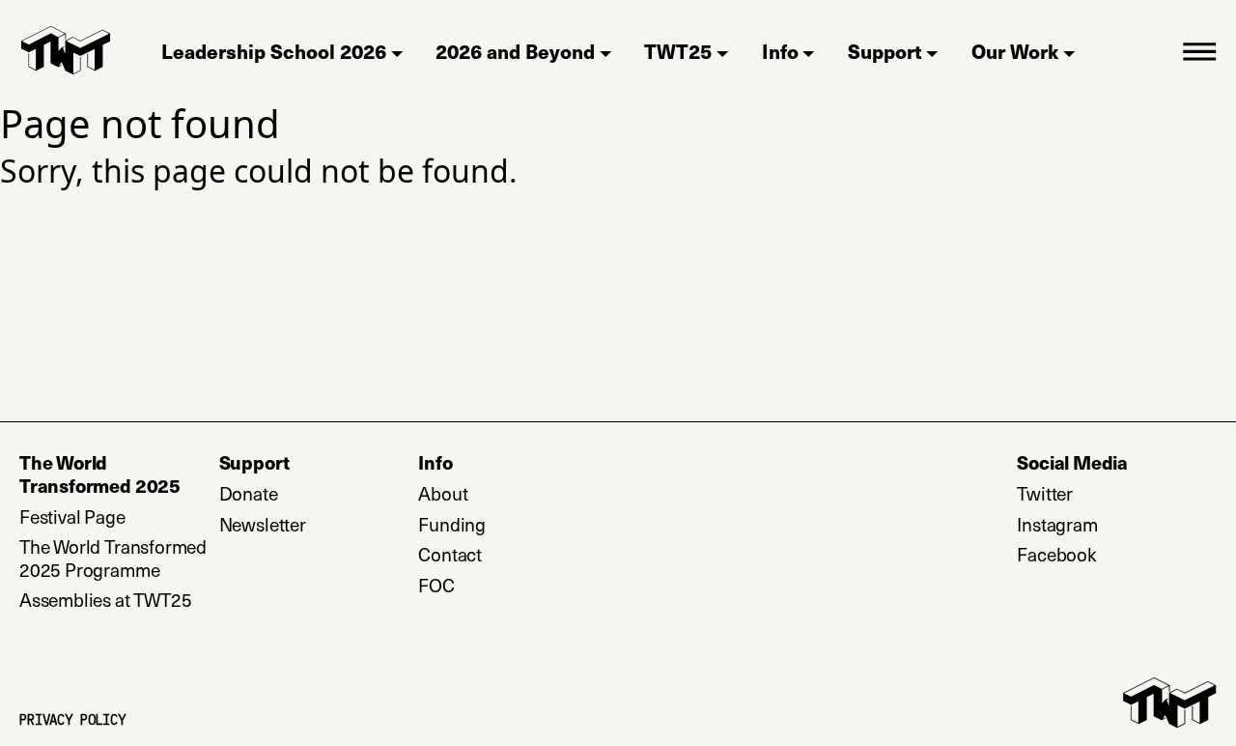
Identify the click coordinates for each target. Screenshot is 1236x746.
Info (780, 51)
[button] (1200, 50)
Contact (450, 554)
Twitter (1117, 493)
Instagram (1117, 524)
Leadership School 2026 (273, 51)
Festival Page (72, 517)
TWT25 (678, 51)
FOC (436, 585)
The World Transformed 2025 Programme (113, 558)
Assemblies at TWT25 (105, 600)
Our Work (1014, 51)
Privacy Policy (72, 720)
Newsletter (319, 524)
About (442, 493)
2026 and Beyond (515, 51)
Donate (319, 493)
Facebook (1117, 554)
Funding (452, 524)
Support (885, 51)
